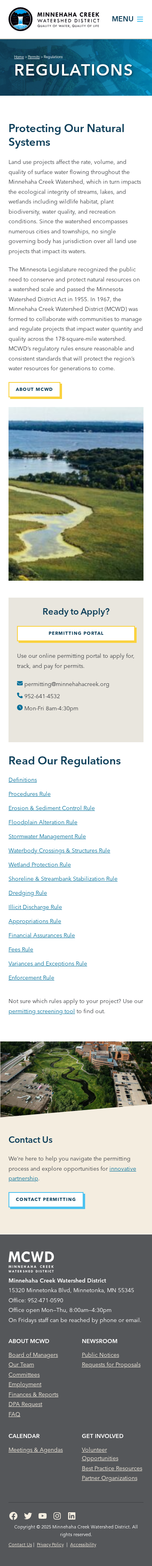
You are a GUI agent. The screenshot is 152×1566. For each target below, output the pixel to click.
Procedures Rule (30, 794)
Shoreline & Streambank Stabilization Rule (63, 878)
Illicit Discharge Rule (35, 907)
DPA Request (25, 1404)
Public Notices (100, 1354)
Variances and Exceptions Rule (48, 963)
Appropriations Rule (35, 921)
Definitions (23, 779)
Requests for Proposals (111, 1364)
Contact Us (20, 1544)
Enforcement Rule (31, 977)
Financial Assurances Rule (42, 935)
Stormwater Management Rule (47, 836)
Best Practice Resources (112, 1468)
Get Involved (103, 1436)
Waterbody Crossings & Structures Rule (59, 850)
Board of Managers (33, 1354)
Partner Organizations (109, 1478)
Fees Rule (21, 949)
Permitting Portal (76, 633)
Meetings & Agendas (36, 1449)
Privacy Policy (50, 1544)
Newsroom (100, 1341)
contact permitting (46, 1199)
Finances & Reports (33, 1394)
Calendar (24, 1436)
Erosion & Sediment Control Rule (52, 808)
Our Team (21, 1364)
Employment (25, 1384)
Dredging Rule (28, 892)
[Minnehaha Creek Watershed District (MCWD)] (54, 19)
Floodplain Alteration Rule (43, 822)
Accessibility (83, 1544)
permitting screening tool (42, 1011)
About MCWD (34, 389)
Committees (24, 1374)
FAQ (14, 1414)
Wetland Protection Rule (40, 864)
